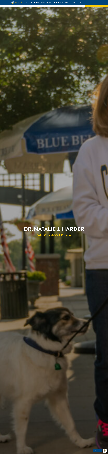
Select (89, 6)
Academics (34, 2)
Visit (74, 6)
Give (79, 6)
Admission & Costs (46, 2)
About (26, 2)
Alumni (66, 2)
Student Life (58, 2)
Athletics (74, 2)
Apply (68, 6)
